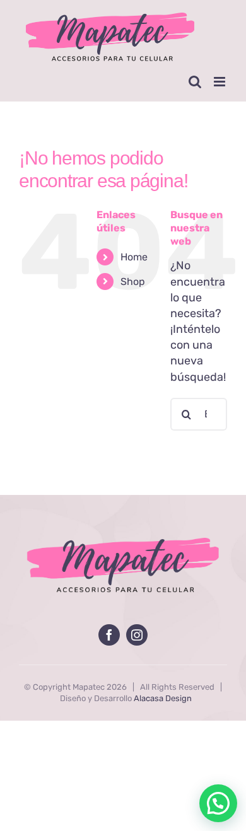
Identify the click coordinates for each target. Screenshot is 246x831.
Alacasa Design (163, 698)
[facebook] (109, 635)
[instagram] (137, 635)
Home (134, 257)
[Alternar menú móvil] (220, 81)
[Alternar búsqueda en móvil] (195, 81)
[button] (218, 803)
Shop (132, 282)
